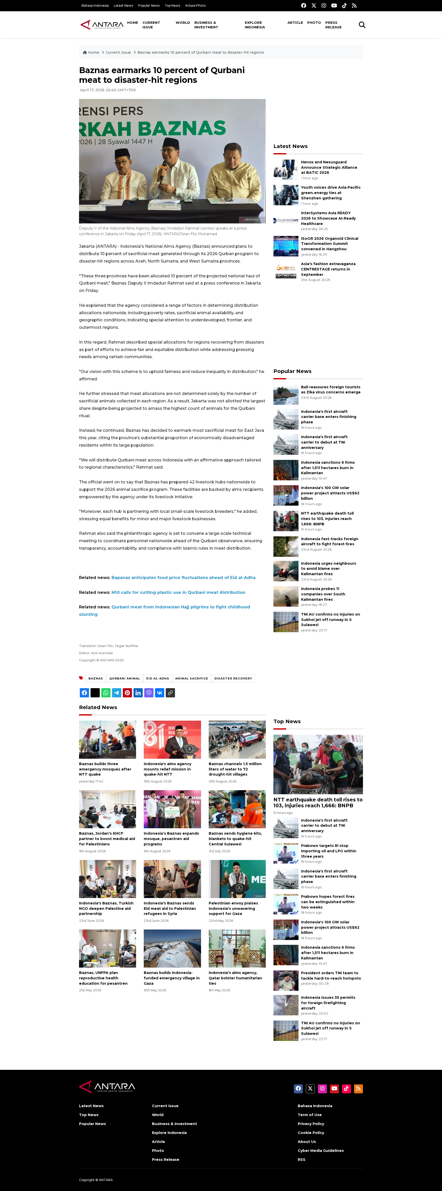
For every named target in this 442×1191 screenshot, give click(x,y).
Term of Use (310, 1115)
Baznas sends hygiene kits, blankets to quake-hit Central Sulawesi (235, 838)
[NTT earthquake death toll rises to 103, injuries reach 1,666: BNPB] (286, 520)
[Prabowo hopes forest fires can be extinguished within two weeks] (286, 903)
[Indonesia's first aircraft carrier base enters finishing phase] (286, 418)
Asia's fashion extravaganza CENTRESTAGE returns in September (328, 269)
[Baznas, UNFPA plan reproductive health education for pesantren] (107, 948)
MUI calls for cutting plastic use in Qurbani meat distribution (178, 592)
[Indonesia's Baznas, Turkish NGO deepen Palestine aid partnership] (107, 878)
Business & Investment (206, 24)
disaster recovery (233, 678)
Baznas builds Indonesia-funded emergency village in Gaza (172, 978)
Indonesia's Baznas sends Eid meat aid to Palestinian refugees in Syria (170, 908)
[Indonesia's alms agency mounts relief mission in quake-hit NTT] (172, 739)
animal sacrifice (191, 678)
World (183, 22)
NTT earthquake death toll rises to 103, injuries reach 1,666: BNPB (327, 518)
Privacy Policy (311, 1123)
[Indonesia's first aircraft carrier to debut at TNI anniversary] (286, 444)
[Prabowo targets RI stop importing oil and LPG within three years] (286, 852)
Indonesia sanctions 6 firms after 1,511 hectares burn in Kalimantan (328, 467)
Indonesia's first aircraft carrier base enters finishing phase (328, 417)
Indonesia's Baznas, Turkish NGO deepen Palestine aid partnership (106, 908)
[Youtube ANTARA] (334, 5)
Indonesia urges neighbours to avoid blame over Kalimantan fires (328, 568)
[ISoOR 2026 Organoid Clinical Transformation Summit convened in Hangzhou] (286, 245)
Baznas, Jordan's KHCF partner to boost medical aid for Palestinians (107, 838)
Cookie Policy (311, 1132)
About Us (307, 1141)
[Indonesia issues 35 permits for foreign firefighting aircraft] (286, 1004)
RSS (301, 1159)
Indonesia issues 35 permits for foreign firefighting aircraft (328, 1003)
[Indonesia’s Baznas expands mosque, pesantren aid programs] (172, 809)
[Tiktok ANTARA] (344, 5)
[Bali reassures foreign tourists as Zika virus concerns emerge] (286, 394)
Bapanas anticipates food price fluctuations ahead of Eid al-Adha (184, 577)
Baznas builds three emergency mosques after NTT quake (105, 769)
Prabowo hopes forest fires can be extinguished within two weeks (328, 902)
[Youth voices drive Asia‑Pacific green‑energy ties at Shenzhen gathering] (286, 194)
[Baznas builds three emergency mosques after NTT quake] (107, 739)
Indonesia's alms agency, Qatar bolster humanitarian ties (235, 978)
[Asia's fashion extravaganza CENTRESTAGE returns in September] (286, 271)
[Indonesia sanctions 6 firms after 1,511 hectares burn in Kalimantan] (286, 469)
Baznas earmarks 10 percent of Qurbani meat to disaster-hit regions (200, 52)
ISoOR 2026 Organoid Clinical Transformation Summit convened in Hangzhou (329, 244)
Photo (314, 22)
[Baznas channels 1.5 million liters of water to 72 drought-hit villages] (237, 739)
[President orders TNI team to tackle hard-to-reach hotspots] (286, 980)
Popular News (149, 5)
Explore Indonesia (255, 24)
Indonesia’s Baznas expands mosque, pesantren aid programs (171, 838)
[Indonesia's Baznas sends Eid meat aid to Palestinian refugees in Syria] (172, 878)
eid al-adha (157, 678)
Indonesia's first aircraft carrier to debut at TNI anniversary (324, 442)
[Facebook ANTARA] (303, 5)
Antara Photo (195, 5)
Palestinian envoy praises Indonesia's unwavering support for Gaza (233, 908)
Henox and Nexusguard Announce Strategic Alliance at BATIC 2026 (329, 167)
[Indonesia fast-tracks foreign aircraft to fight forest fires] (286, 546)
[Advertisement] (318, 101)
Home (132, 22)
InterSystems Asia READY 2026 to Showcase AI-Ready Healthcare (328, 218)
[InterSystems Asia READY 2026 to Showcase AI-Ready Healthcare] (286, 220)
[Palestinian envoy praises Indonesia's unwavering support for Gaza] (237, 878)
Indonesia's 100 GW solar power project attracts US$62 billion (330, 493)
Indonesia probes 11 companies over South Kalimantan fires (323, 594)
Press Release (333, 24)
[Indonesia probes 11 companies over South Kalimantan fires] (286, 596)
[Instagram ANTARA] (324, 5)
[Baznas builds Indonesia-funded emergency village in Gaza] (172, 948)
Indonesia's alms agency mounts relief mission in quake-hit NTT (167, 769)
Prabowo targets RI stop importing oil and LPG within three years (328, 851)
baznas (96, 678)
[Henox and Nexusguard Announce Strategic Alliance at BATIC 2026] (286, 169)
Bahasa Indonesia (95, 5)
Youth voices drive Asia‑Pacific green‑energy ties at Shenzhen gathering (331, 192)
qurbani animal (124, 678)
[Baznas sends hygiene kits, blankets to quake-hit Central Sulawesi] (237, 809)
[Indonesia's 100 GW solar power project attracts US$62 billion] (286, 495)
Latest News (123, 5)
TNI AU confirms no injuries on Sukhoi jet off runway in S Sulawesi (330, 619)
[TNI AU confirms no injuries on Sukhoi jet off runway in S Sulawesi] (286, 621)
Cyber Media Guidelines (321, 1150)
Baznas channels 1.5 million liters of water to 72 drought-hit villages (235, 769)
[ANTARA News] (102, 24)
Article (295, 22)
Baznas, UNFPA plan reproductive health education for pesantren (103, 978)
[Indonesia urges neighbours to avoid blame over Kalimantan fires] (286, 570)
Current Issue (151, 24)
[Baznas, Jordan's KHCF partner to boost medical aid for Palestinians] (107, 809)
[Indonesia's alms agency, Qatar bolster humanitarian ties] (237, 948)
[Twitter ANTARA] (313, 5)
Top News (172, 5)
